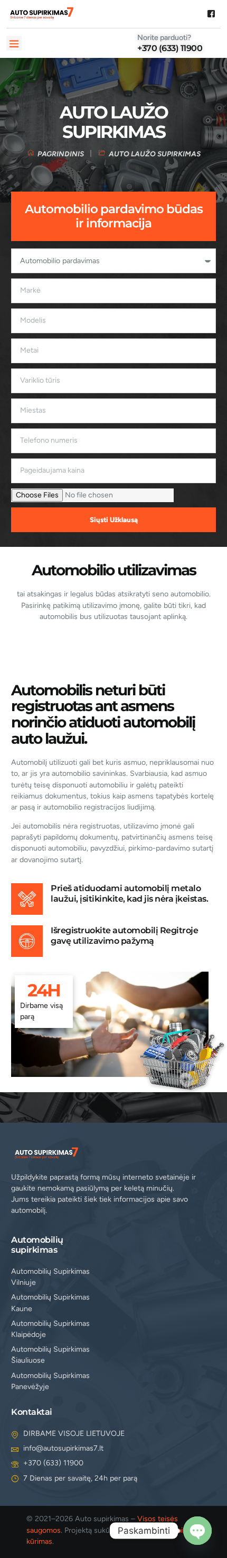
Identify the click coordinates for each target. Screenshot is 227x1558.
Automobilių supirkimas (37, 1244)
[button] (14, 43)
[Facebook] (211, 15)
